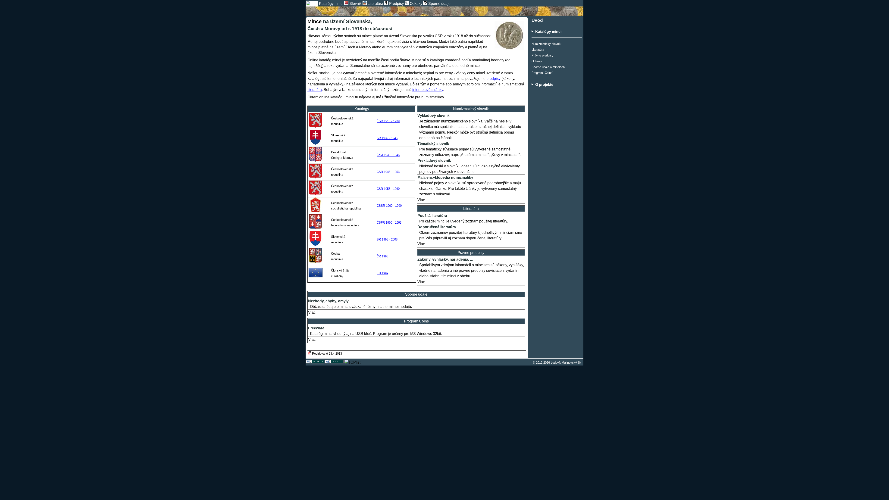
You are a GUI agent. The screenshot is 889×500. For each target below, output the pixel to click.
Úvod (537, 20)
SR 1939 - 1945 (387, 138)
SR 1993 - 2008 (387, 239)
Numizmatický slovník (546, 44)
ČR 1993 (382, 256)
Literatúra (538, 49)
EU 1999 (382, 273)
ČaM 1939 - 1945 (388, 155)
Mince (314, 21)
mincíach (413, 73)
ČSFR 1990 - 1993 (389, 222)
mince (367, 36)
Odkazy (537, 61)
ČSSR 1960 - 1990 (389, 205)
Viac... (422, 200)
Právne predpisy (542, 55)
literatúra (314, 90)
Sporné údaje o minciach (548, 67)
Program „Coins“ (542, 73)
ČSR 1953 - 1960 (388, 189)
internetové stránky (427, 90)
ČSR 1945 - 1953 (388, 172)
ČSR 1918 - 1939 (388, 121)
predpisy (493, 79)
